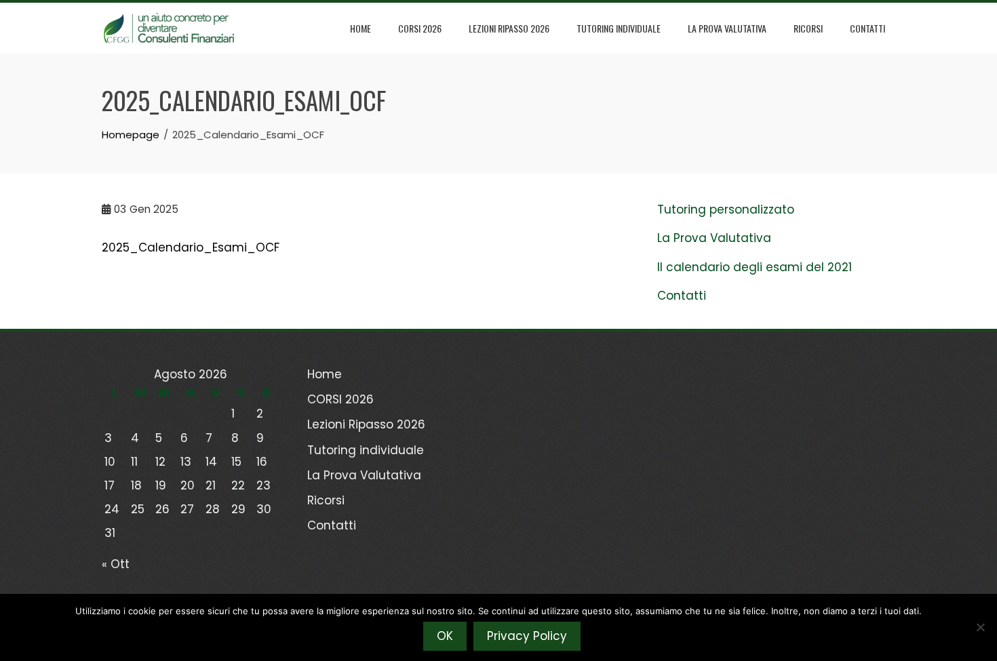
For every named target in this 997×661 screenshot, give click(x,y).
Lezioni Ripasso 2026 (509, 28)
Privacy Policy (527, 636)
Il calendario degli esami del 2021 (754, 267)
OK (445, 636)
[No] (980, 627)
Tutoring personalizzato (725, 209)
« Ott (116, 564)
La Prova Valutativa (727, 28)
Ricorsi (808, 28)
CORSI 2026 (420, 28)
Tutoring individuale (618, 28)
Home (360, 28)
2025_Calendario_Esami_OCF (190, 247)
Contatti (867, 28)
